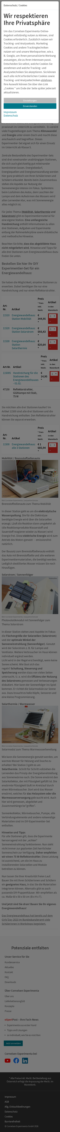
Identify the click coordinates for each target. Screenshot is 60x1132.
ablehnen (46, 80)
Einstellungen (30, 100)
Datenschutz (11, 115)
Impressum (10, 112)
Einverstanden (30, 106)
